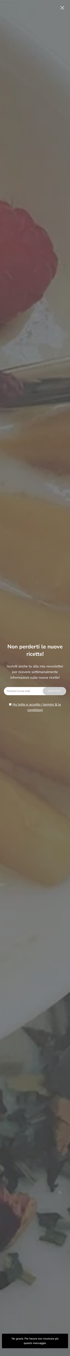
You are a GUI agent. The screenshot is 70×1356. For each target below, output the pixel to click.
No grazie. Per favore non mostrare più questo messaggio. (35, 1341)
